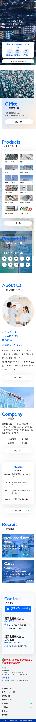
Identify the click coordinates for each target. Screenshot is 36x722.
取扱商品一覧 (7, 688)
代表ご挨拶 (12, 439)
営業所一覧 (6, 696)
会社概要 (11, 443)
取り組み (25, 443)
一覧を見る (18, 223)
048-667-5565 (17, 646)
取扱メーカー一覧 (8, 692)
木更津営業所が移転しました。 (21, 499)
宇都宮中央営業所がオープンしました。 (21, 492)
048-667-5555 (17, 624)
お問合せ (5, 715)
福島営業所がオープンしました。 (21, 475)
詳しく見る (19, 122)
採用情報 (5, 707)
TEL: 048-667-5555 (8, 674)
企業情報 (5, 703)
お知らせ (5, 711)
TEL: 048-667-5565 (8, 680)
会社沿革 (25, 439)
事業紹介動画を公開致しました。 (21, 483)
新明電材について (8, 700)
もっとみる (18, 510)
